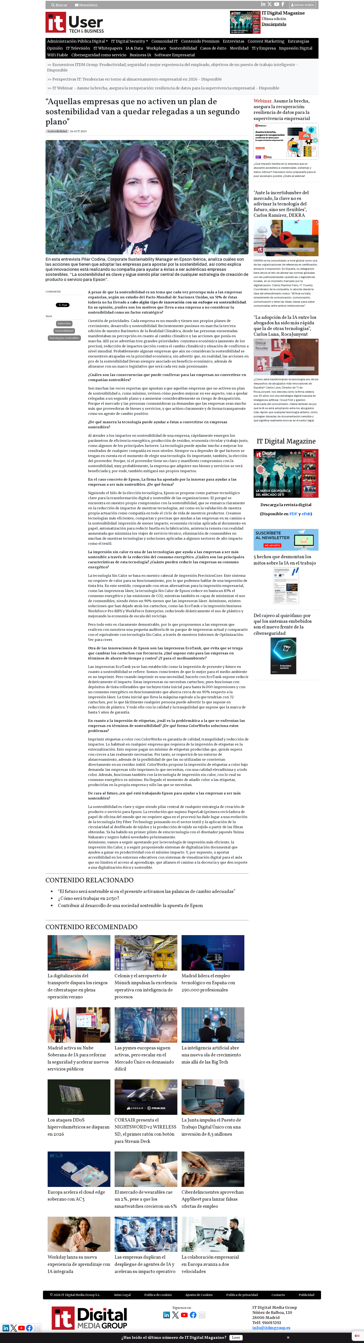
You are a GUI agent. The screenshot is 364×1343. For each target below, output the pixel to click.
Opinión (55, 48)
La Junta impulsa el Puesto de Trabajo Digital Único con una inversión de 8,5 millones (211, 1127)
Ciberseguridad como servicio (98, 55)
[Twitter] (269, 4)
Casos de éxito (213, 48)
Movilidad (239, 48)
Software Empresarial (174, 55)
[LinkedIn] (263, 4)
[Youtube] (276, 4)
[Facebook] (282, 4)
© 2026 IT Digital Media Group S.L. (75, 1295)
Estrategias (298, 41)
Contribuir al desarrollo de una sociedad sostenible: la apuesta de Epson (130, 906)
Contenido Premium (200, 41)
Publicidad (306, 1295)
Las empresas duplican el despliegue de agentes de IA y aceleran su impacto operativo (145, 1264)
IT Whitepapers (108, 48)
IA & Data (134, 48)
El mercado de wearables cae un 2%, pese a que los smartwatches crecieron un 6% (146, 1199)
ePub (306, 513)
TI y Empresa (264, 48)
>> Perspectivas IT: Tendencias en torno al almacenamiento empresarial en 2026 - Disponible (134, 79)
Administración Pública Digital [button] (76, 41)
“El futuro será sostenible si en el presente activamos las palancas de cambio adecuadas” (146, 892)
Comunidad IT (164, 41)
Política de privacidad (242, 1295)
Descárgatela (274, 24)
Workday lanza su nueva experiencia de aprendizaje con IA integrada (79, 1264)
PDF (293, 513)
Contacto (278, 1295)
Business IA (140, 55)
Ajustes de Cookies (199, 1295)
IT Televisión (78, 48)
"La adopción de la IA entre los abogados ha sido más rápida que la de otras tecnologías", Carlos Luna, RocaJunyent (285, 326)
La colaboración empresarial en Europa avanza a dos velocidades (210, 1264)
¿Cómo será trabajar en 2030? (88, 898)
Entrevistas (233, 41)
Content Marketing (266, 41)
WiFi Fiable (57, 55)
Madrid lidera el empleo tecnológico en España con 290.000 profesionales (208, 983)
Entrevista (64, 323)
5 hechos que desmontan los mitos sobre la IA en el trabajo (285, 560)
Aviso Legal (122, 1295)
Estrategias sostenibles (64, 338)
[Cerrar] (288, 1337)
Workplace (156, 48)
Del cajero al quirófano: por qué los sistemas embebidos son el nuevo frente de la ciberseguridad (283, 625)
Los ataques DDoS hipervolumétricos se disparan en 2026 (79, 1127)
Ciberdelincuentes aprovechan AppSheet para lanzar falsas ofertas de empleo (213, 1199)
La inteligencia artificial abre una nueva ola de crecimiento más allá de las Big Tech (211, 1055)
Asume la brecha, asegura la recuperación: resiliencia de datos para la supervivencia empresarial (282, 110)
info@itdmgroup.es (271, 1327)
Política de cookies (158, 1295)
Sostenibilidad (183, 48)
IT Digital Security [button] (128, 41)
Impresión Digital (295, 48)
